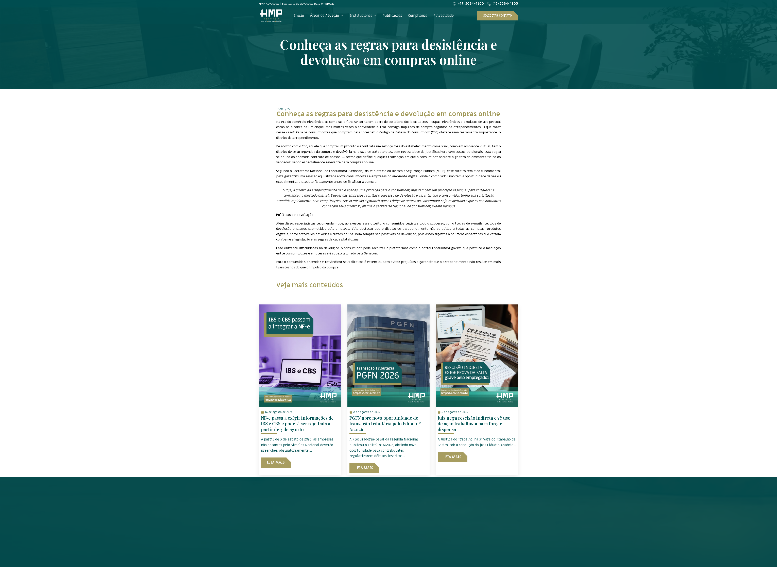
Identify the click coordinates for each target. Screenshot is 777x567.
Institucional (361, 15)
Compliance (417, 15)
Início (299, 15)
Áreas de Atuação (324, 15)
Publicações (392, 15)
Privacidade (443, 15)
